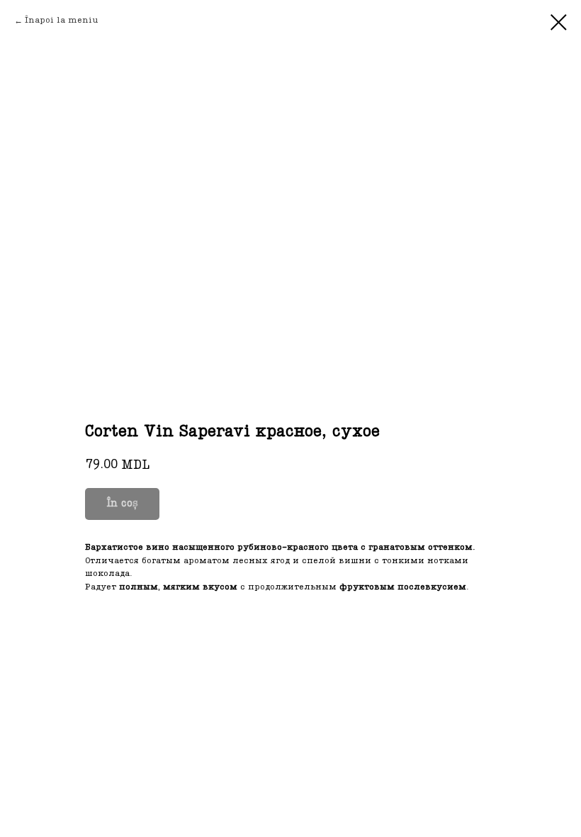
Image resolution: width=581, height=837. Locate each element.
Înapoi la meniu (61, 20)
